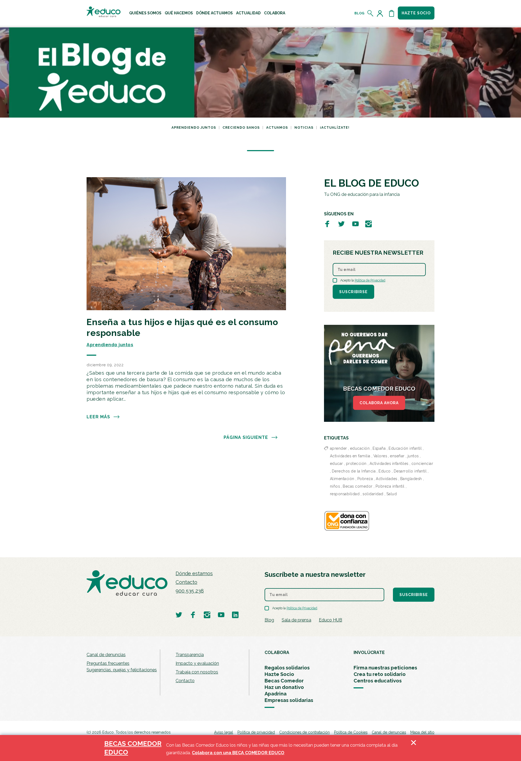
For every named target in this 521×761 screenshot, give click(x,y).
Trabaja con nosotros (197, 672)
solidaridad (373, 494)
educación (360, 448)
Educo (385, 471)
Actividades (386, 479)
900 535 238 (190, 591)
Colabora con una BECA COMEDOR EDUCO (238, 752)
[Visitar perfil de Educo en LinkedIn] (235, 614)
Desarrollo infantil (410, 471)
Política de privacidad (256, 732)
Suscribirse (353, 292)
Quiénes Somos (145, 13)
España (379, 448)
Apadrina (276, 694)
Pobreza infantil (390, 486)
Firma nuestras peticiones (385, 668)
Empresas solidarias (289, 700)
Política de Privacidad (370, 280)
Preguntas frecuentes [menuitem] (108, 663)
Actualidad (248, 13)
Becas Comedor (284, 681)
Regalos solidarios (287, 668)
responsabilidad (345, 494)
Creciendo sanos (241, 127)
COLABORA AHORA (379, 403)
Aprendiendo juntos (193, 127)
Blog (359, 13)
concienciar (422, 463)
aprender (338, 448)
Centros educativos (378, 681)
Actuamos (277, 127)
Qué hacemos (179, 13)
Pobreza (365, 479)
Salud (391, 494)
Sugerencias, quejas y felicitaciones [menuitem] (122, 669)
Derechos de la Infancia (354, 471)
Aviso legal (223, 732)
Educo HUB (330, 620)
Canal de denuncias (106, 654)
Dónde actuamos (214, 13)
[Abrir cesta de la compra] (391, 13)
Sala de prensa (296, 620)
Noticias (303, 127)
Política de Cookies (350, 732)
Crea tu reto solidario (380, 674)
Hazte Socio (279, 674)
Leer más (98, 416)
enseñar (397, 456)
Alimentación (342, 479)
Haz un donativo (284, 687)
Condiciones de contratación (304, 732)
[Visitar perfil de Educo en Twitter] (341, 223)
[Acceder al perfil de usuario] (381, 13)
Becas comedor (358, 486)
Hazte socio (416, 13)
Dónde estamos (194, 573)
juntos (413, 456)
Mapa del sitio (422, 732)
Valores (380, 456)
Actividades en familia (350, 456)
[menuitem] (145, 13)
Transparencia (190, 654)
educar (336, 463)
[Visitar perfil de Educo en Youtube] (355, 223)
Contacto (186, 582)
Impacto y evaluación (197, 663)
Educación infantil (405, 448)
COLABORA (277, 652)
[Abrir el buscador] (370, 13)
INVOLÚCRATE (369, 652)
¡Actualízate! (335, 127)
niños (335, 486)
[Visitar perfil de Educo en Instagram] (368, 223)
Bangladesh (411, 479)
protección (356, 463)
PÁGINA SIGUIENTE (246, 437)
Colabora (274, 13)
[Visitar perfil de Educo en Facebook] (327, 223)
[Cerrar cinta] (413, 748)
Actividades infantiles (389, 463)
